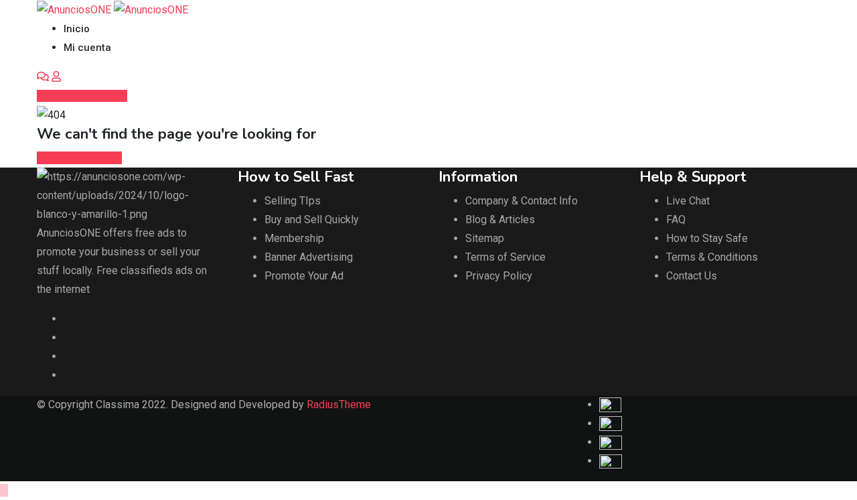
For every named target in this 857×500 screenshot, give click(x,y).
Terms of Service (505, 257)
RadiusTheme (339, 404)
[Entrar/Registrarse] (56, 76)
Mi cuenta (87, 48)
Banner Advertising (308, 257)
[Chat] (43, 76)
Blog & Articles (500, 219)
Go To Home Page (79, 157)
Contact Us (691, 275)
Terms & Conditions (712, 257)
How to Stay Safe (707, 238)
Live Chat (688, 200)
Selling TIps (292, 200)
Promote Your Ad (303, 275)
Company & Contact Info (521, 200)
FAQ (676, 219)
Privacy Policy (498, 275)
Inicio (77, 29)
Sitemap (484, 238)
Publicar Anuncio (86, 96)
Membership (294, 238)
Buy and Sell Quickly (311, 219)
